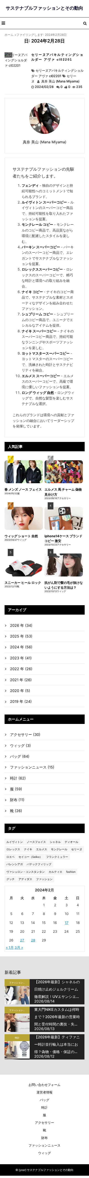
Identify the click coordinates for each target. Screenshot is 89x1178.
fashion (71, 871)
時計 (18, 778)
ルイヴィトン (14, 842)
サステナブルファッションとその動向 (44, 8)
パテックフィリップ (39, 864)
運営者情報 (44, 1092)
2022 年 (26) (21, 669)
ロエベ (10, 857)
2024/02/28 (45, 87)
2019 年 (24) (21, 701)
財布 (17, 799)
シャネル (55, 842)
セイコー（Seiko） (30, 857)
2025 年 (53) (21, 636)
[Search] (85, 23)
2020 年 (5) (20, 690)
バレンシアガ (14, 864)
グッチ (10, 879)
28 (33, 940)
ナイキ (28, 849)
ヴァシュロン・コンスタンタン (25, 871)
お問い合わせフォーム (44, 1085)
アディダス (25, 879)
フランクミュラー (57, 857)
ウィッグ (20, 745)
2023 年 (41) (21, 658)
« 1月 (10, 947)
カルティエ (55, 871)
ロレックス (13, 849)
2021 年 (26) (21, 680)
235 (79, 87)
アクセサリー (25, 734)
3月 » (19, 947)
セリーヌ (76, 849)
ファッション (44, 879)
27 (22, 940)
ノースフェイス (36, 842)
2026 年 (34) (21, 625)
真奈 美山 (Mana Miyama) (59, 81)
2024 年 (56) (21, 647)
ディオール (71, 842)
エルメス (41, 849)
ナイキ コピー (32, 292)
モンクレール (59, 849)
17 (66, 923)
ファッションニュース (32, 767)
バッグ (8, 55)
